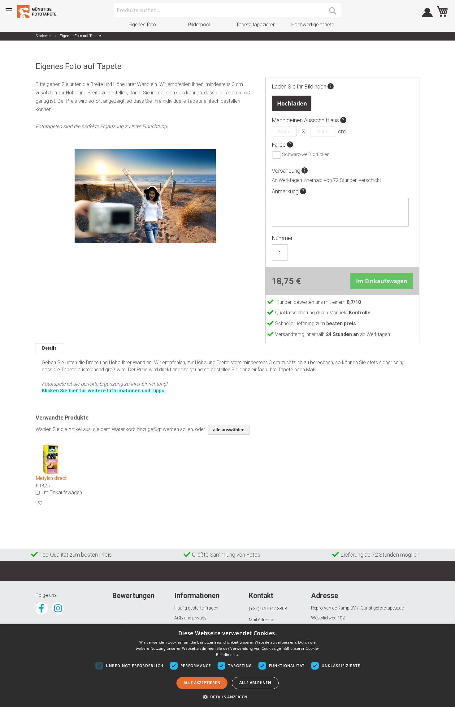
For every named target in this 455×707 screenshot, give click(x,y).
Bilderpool (199, 25)
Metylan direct (51, 478)
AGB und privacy (190, 617)
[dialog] (227, 665)
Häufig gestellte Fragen (196, 608)
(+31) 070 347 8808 (268, 608)
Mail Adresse (261, 619)
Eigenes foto (142, 25)
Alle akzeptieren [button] (202, 682)
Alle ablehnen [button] (255, 682)
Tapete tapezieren (255, 25)
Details (49, 348)
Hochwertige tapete (312, 25)
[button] (40, 503)
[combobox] (227, 10)
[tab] (49, 348)
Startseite (43, 36)
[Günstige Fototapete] (38, 11)
